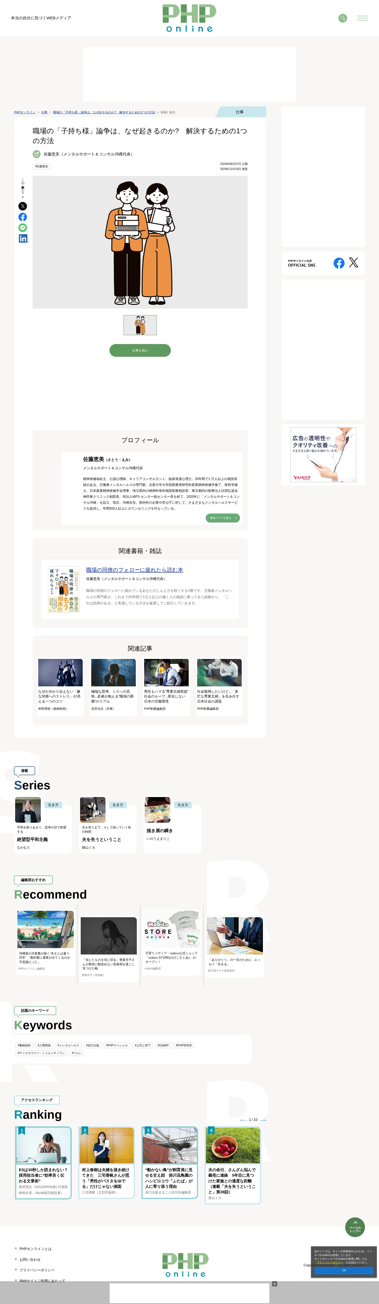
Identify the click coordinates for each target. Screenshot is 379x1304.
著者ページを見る (220, 517)
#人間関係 (44, 1045)
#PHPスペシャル (117, 1045)
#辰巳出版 (92, 1045)
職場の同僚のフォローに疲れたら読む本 (134, 570)
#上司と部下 (143, 1045)
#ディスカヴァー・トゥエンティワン (41, 1053)
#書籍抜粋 (24, 1045)
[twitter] (22, 206)
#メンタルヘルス (68, 1045)
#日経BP (163, 1045)
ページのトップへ (355, 1229)
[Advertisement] (189, 74)
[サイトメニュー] (362, 18)
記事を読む (140, 350)
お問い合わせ (30, 1259)
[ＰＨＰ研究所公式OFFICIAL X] (353, 262)
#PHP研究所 (184, 1045)
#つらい (77, 1053)
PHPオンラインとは (36, 1249)
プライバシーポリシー (330, 1262)
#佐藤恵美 (41, 166)
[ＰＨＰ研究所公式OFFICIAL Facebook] (339, 263)
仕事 (240, 112)
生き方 (53, 805)
